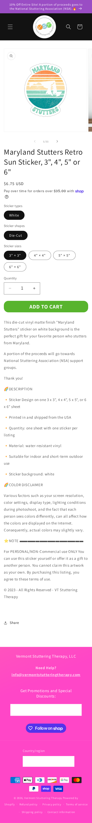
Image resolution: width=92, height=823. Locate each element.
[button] (10, 26)
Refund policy (28, 804)
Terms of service (76, 804)
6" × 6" (15, 267)
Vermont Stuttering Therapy (43, 798)
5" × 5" (64, 255)
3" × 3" (15, 255)
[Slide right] (57, 141)
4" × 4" (40, 255)
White (14, 215)
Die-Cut (15, 235)
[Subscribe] (76, 710)
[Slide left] (34, 141)
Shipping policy (32, 812)
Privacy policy (51, 804)
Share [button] (14, 622)
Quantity (10, 278)
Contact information (61, 812)
